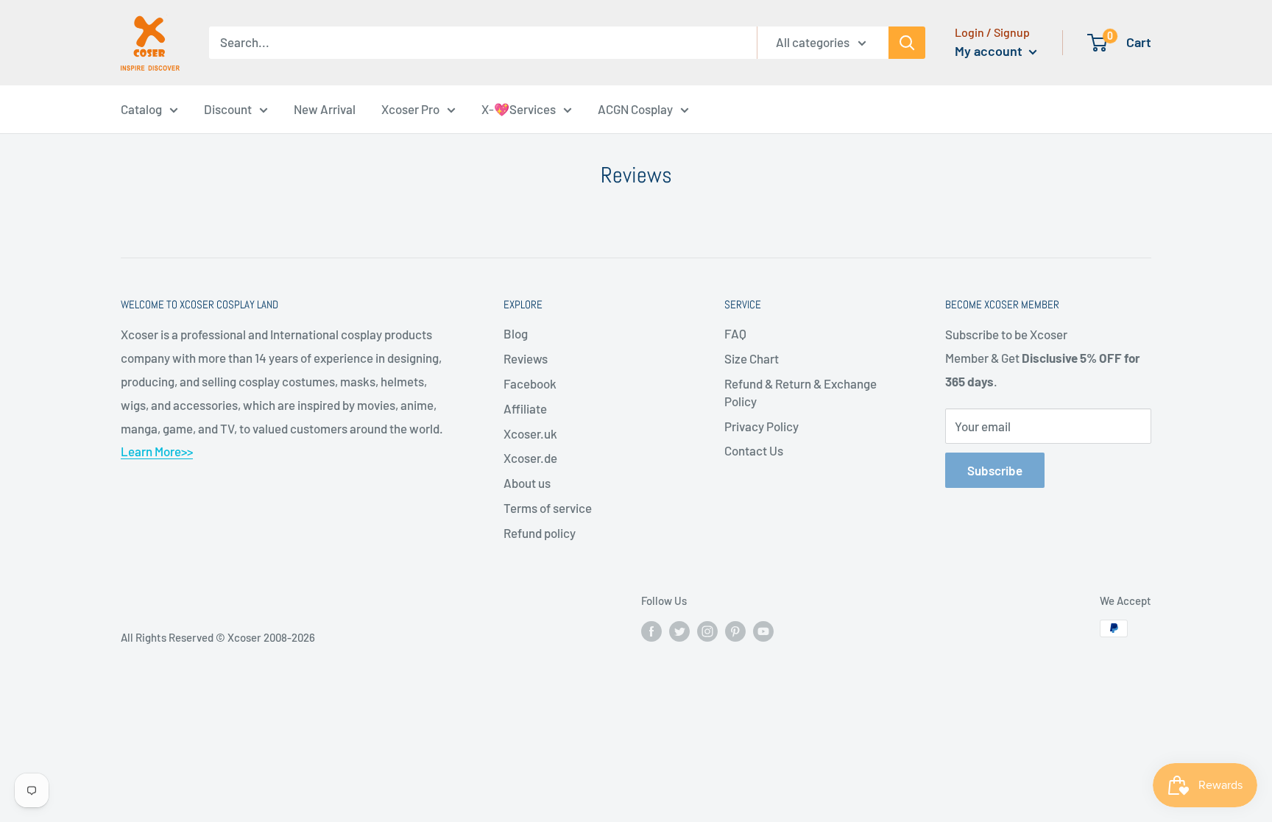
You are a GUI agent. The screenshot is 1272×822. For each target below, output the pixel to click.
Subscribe (994, 470)
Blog (516, 333)
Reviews (526, 358)
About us (527, 482)
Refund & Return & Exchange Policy (800, 392)
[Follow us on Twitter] (679, 631)
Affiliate (525, 408)
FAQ (735, 333)
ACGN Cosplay (635, 109)
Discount (228, 109)
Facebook (530, 383)
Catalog (141, 109)
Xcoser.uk (530, 433)
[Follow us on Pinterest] (735, 631)
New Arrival (325, 109)
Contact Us (753, 450)
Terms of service (548, 507)
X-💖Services (518, 109)
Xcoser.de (530, 457)
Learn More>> (157, 451)
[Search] (906, 42)
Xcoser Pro (410, 109)
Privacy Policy (761, 426)
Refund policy (540, 532)
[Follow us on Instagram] (707, 631)
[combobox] (483, 42)
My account (990, 51)
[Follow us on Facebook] (651, 631)
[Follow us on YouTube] (763, 631)
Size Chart (751, 358)
